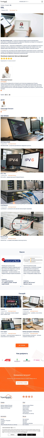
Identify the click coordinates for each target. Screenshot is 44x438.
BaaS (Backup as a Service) (28, 413)
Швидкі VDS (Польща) (5, 408)
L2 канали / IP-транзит (5, 420)
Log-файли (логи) (27, 309)
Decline (22, 434)
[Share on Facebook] (9, 95)
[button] (20, 286)
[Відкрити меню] (42, 1)
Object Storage (26, 409)
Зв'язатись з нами (22, 382)
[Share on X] (8, 95)
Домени (2, 419)
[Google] (26, 397)
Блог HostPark (26, 424)
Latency (3, 309)
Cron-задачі (4, 331)
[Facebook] (24, 397)
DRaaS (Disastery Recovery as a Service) (9, 424)
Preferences (12, 434)
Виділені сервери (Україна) (6, 406)
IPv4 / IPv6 (3, 173)
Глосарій (7, 5)
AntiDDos (3, 422)
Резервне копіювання (27, 410)
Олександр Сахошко (6, 80)
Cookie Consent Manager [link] (6, 427)
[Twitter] (32, 397)
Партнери (25, 422)
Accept (31, 434)
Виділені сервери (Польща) (6, 405)
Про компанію (26, 419)
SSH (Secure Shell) (5, 142)
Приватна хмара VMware (28, 405)
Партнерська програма (28, 423)
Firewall (2, 423)
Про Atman (25, 420)
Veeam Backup (26, 412)
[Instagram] (29, 397)
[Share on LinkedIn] (6, 95)
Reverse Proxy (4, 236)
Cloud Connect (26, 408)
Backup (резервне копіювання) (31, 331)
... (2, 275)
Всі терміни (22, 345)
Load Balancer (4, 205)
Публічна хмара (26, 406)
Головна (2, 5)
